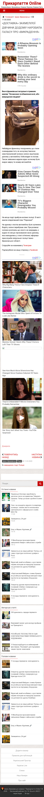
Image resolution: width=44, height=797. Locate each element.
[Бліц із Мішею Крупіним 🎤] (6, 536)
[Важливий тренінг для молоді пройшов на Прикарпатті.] (6, 629)
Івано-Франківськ (22, 17)
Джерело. (6, 446)
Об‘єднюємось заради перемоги (24, 612)
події (16, 465)
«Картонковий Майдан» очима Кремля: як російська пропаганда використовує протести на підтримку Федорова (26, 575)
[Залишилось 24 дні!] (6, 525)
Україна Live (22, 765)
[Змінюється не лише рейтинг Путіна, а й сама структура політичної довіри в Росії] (6, 557)
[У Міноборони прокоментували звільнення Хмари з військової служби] (6, 546)
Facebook (34, 250)
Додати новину (22, 751)
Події (19, 461)
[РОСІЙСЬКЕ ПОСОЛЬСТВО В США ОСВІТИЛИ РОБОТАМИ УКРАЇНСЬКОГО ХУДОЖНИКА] (6, 640)
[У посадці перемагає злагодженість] (6, 602)
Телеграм (27, 245)
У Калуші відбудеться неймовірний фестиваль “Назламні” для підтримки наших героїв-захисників (25, 647)
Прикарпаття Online (22, 3)
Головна (8, 17)
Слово (22, 770)
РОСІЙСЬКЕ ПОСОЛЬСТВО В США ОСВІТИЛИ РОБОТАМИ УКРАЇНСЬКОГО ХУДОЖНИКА (26, 636)
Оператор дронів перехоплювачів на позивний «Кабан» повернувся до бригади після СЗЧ (25, 587)
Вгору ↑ (28, 794)
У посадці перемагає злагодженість (25, 596)
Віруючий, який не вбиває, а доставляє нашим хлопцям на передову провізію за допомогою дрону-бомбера (26, 564)
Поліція (21, 465)
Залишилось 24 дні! (18, 519)
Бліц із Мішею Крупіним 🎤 (21, 529)
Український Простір (22, 760)
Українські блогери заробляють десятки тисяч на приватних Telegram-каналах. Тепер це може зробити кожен (26, 496)
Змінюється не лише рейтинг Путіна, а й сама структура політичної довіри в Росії (26, 553)
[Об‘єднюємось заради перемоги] (6, 618)
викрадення (8, 465)
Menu (22, 11)
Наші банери (22, 775)
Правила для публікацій (22, 756)
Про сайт (22, 780)
